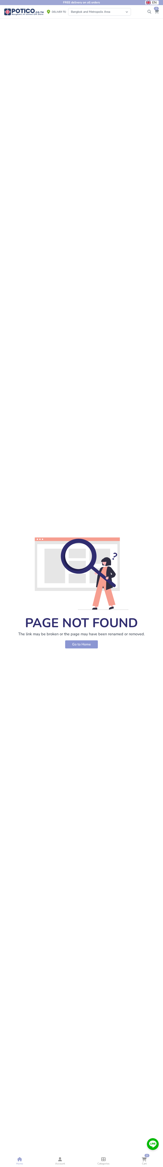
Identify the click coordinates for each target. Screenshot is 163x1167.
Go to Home (81, 644)
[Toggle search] (149, 11)
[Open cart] (157, 12)
